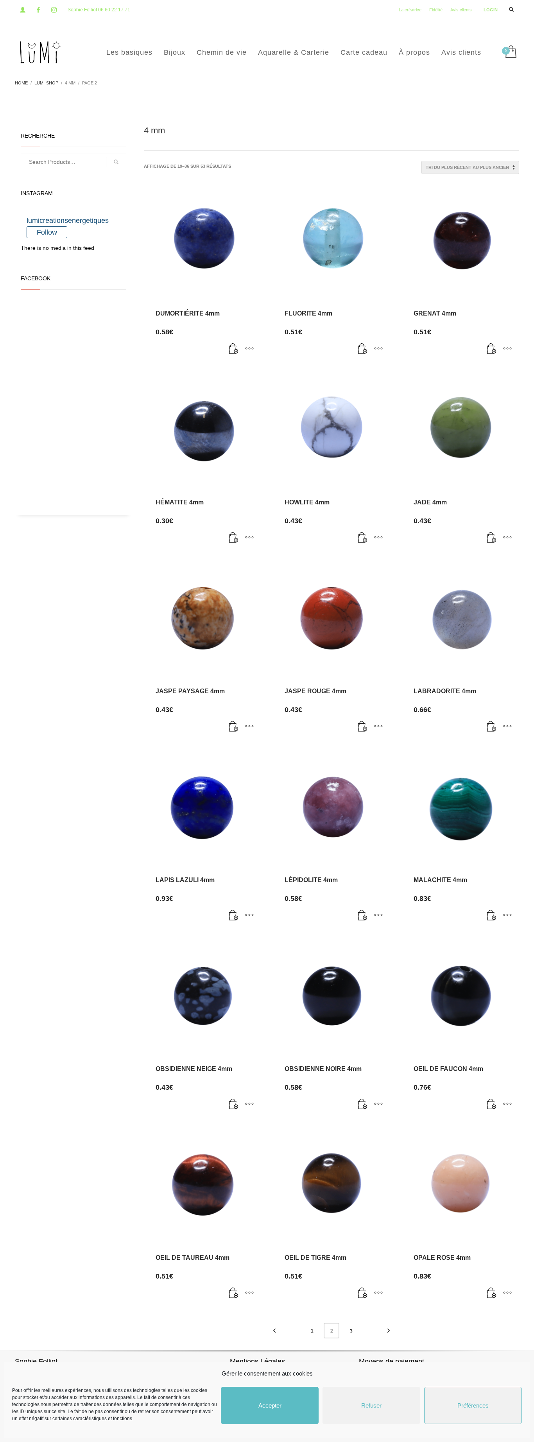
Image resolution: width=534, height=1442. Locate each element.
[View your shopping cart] (510, 52)
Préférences (473, 1405)
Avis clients (461, 9)
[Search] (116, 162)
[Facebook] (38, 10)
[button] (234, 349)
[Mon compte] (23, 10)
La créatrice (410, 9)
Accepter (269, 1405)
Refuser (371, 1405)
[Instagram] (54, 10)
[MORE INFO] (249, 349)
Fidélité (436, 9)
